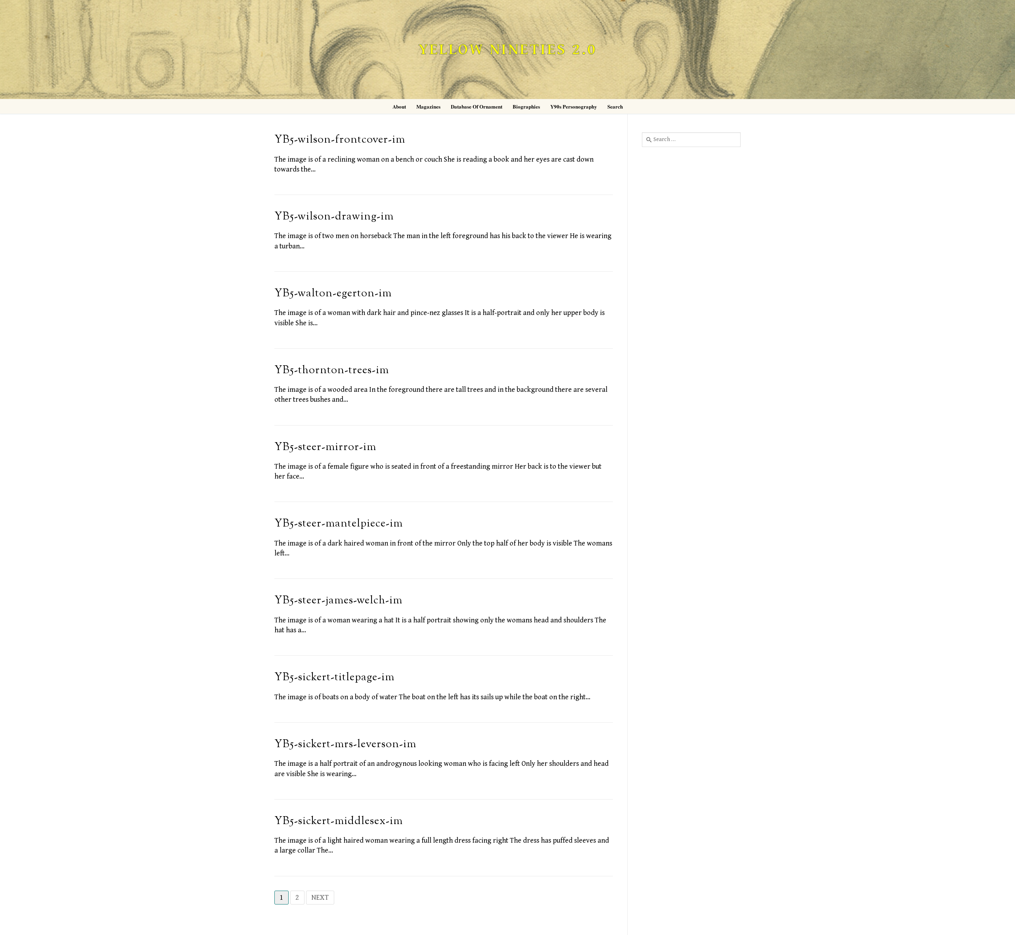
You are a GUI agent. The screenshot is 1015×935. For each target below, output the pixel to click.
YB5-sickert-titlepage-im (334, 677)
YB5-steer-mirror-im (325, 447)
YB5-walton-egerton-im (333, 293)
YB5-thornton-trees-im (331, 370)
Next (320, 897)
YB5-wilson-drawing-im (334, 217)
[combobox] (691, 139)
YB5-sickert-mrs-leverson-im (345, 744)
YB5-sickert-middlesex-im (338, 821)
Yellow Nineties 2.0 (507, 50)
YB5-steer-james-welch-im (338, 601)
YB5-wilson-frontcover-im (339, 140)
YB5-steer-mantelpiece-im (338, 524)
